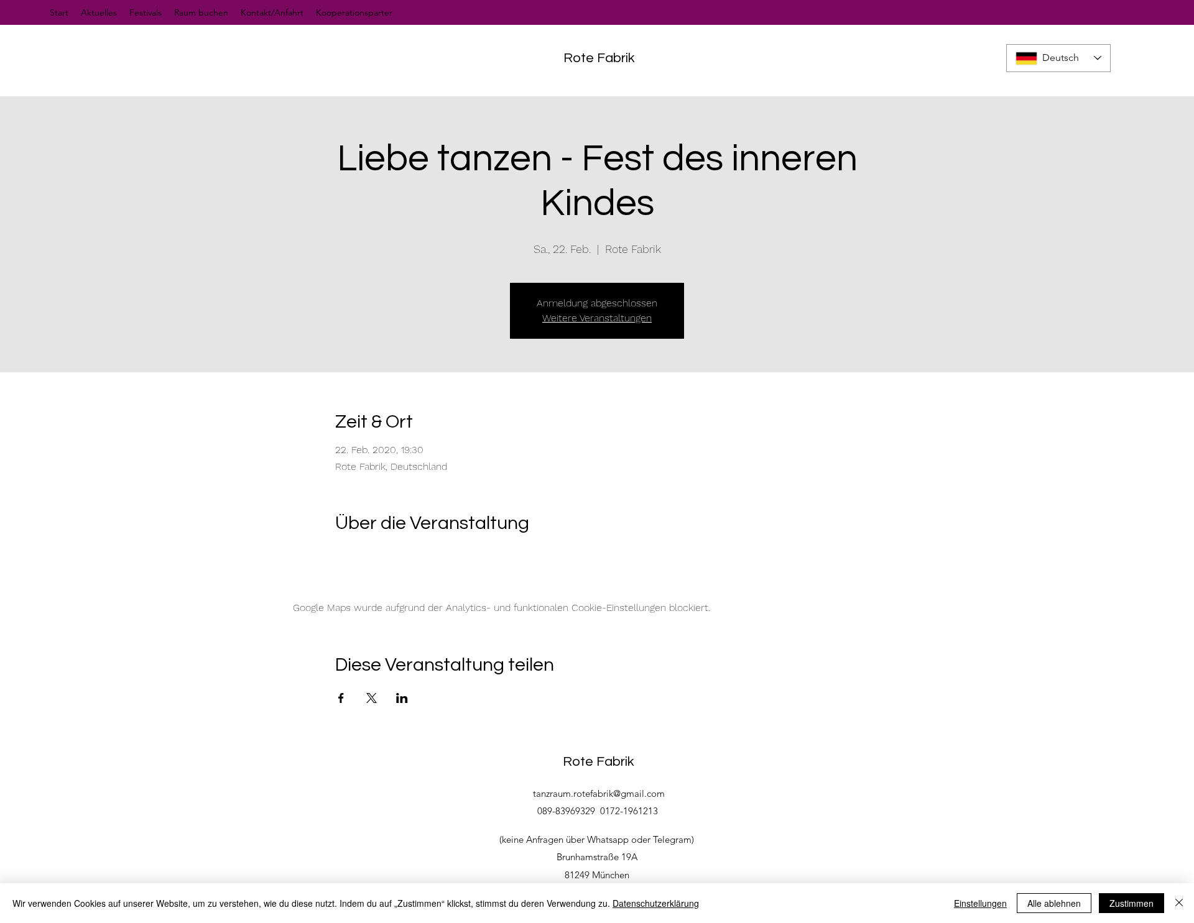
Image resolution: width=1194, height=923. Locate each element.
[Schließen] (1179, 903)
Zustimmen (1131, 903)
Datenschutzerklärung (656, 903)
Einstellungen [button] (980, 903)
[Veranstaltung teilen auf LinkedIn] (402, 698)
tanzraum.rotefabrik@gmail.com (599, 793)
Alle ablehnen (1054, 903)
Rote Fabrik (599, 58)
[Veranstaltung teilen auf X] (371, 698)
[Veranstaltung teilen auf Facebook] (341, 698)
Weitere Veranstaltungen (597, 318)
